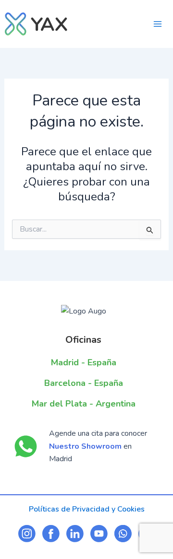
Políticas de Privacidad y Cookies (87, 509)
